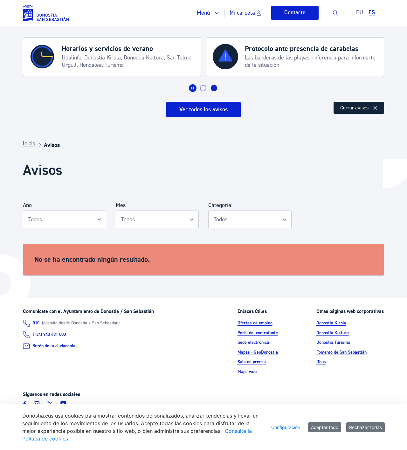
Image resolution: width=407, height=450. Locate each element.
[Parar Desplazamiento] (193, 88)
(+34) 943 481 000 (49, 334)
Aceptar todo (324, 427)
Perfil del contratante (258, 333)
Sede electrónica (253, 342)
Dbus (321, 362)
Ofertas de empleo (255, 323)
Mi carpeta (242, 13)
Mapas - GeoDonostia (258, 352)
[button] (208, 13)
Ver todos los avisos (203, 109)
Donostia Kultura (332, 333)
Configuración (285, 427)
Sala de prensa (252, 362)
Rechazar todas (365, 427)
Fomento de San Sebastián (341, 352)
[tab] (203, 88)
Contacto (295, 12)
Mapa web (247, 372)
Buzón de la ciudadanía (53, 346)
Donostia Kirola (331, 323)
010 (36, 323)
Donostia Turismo (333, 342)
